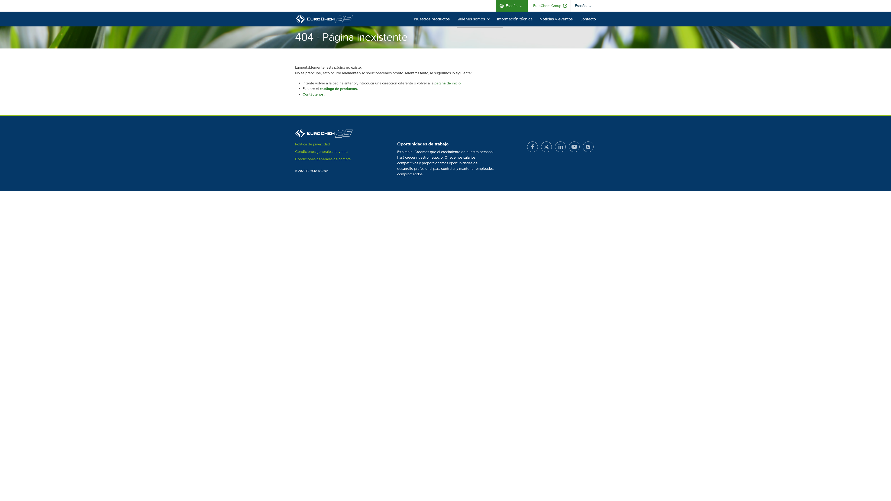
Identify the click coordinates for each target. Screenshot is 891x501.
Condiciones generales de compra (323, 159)
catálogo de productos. (339, 89)
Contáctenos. (314, 94)
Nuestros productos (432, 19)
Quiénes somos (471, 19)
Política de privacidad (312, 144)
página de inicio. (448, 83)
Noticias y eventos (556, 19)
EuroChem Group (547, 5)
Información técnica (515, 19)
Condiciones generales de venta (321, 151)
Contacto (588, 19)
